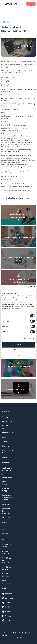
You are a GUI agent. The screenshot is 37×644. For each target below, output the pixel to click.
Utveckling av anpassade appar (6, 525)
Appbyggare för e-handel (7, 469)
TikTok (7, 620)
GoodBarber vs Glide (7, 568)
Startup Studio (7, 433)
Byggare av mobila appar (7, 476)
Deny (18, 355)
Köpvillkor (6, 446)
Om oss (5, 417)
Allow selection (18, 350)
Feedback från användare (6, 511)
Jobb (4, 437)
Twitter (7, 603)
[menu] (2, 4)
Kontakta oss (7, 457)
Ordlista (5, 533)
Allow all (18, 344)
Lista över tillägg (5, 489)
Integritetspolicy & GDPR (8, 451)
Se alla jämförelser (6, 582)
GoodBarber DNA (7, 427)
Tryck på (5, 441)
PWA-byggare (5, 483)
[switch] (32, 321)
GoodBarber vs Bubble (7, 552)
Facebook (9, 594)
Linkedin (8, 611)
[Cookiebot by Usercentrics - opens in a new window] (27, 287)
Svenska (20, 637)
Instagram (9, 598)
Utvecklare (6, 518)
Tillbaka (6, 22)
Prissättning (6, 504)
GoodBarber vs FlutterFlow (7, 560)
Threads (8, 616)
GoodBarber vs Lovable (7, 575)
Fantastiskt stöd (8, 421)
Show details (28, 338)
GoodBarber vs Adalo (7, 545)
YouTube (8, 607)
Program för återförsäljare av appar (7, 497)
